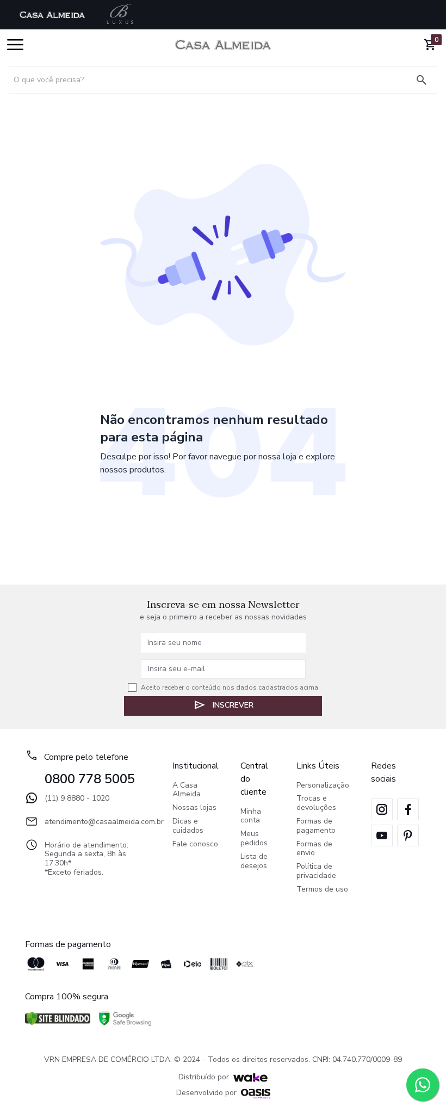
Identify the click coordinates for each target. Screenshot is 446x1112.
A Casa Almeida (186, 790)
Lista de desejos (254, 861)
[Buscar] (426, 80)
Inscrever (233, 705)
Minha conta (250, 816)
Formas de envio (314, 849)
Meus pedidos (254, 839)
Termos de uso (322, 889)
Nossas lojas (194, 808)
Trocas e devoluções (316, 803)
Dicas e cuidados (187, 826)
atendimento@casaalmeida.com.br (98, 821)
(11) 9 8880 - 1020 (77, 798)
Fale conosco (195, 844)
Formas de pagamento (316, 826)
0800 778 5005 (90, 779)
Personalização (322, 785)
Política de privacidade (316, 871)
